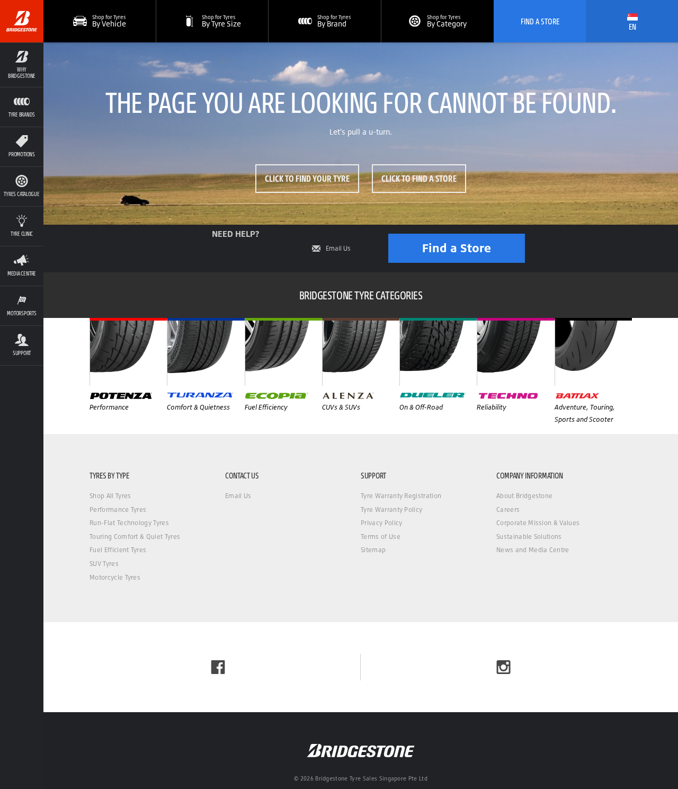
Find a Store (456, 248)
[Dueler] (438, 352)
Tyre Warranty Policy (391, 509)
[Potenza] (128, 352)
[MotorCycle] (593, 352)
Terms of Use (380, 536)
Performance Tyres (118, 509)
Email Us (338, 248)
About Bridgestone (524, 496)
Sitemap (373, 550)
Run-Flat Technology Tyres (129, 523)
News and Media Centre (532, 550)
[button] (21, 64)
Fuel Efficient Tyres (118, 550)
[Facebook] (218, 667)
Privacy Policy (381, 523)
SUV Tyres (104, 564)
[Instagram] (503, 667)
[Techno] (515, 352)
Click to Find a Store (419, 178)
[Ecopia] (283, 352)
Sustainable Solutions (529, 536)
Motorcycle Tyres (115, 577)
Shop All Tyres (110, 496)
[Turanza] (205, 352)
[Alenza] (360, 352)
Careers (508, 509)
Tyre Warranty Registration (401, 496)
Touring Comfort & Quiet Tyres (135, 536)
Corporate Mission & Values (537, 523)
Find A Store (540, 21)
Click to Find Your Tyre (307, 178)
